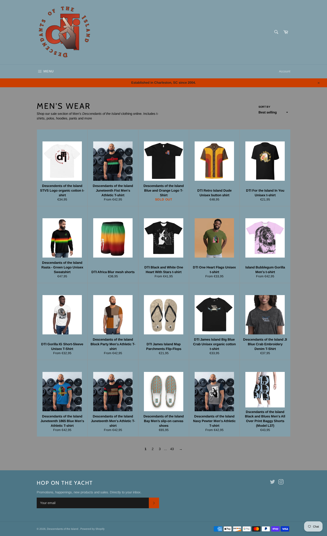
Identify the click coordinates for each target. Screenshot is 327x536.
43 (172, 449)
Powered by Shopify (92, 528)
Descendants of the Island (63, 528)
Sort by (264, 106)
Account (284, 71)
